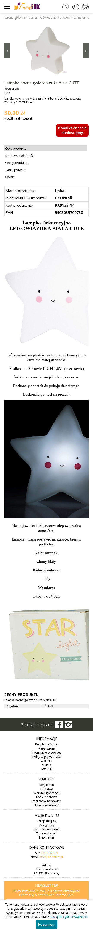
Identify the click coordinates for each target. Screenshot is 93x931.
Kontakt (46, 769)
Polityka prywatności (46, 756)
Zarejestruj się (47, 821)
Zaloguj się (46, 825)
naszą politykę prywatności (68, 917)
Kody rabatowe (46, 797)
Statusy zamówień (46, 805)
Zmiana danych (46, 833)
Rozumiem (46, 924)
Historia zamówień (46, 829)
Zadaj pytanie (15, 169)
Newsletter (46, 837)
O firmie (46, 761)
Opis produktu (15, 148)
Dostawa (46, 789)
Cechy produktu (16, 162)
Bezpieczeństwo (46, 744)
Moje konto (46, 815)
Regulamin (46, 785)
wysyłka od (18, 119)
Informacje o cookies (46, 752)
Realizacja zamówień (46, 801)
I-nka (59, 190)
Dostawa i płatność (19, 155)
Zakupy (46, 779)
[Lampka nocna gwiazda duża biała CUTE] (46, 50)
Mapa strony (46, 748)
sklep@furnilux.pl (51, 857)
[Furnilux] (27, 8)
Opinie (10, 177)
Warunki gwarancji (46, 793)
